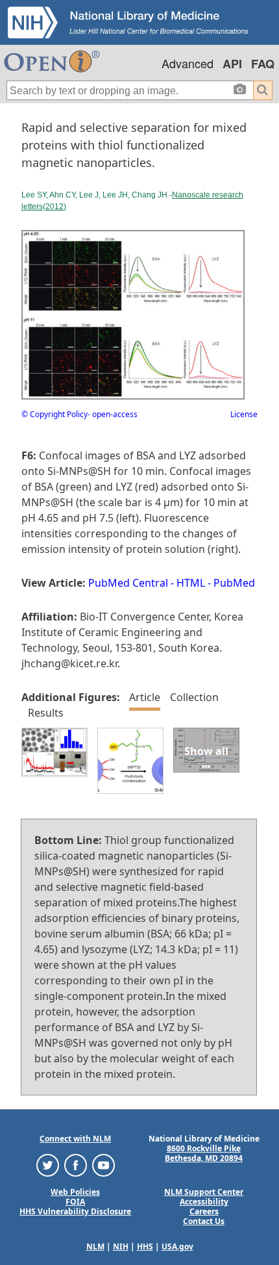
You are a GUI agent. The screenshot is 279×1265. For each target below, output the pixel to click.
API (232, 63)
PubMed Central (128, 583)
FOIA (75, 1201)
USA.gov (177, 1246)
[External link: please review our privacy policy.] (47, 1164)
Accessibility (204, 1201)
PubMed (234, 583)
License (244, 414)
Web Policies (75, 1191)
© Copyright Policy (54, 414)
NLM (95, 1246)
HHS (145, 1246)
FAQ (262, 63)
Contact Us (203, 1221)
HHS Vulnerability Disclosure (75, 1211)
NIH (120, 1246)
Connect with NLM (75, 1138)
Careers (204, 1211)
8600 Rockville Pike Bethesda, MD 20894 (204, 1153)
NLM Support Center (203, 1191)
